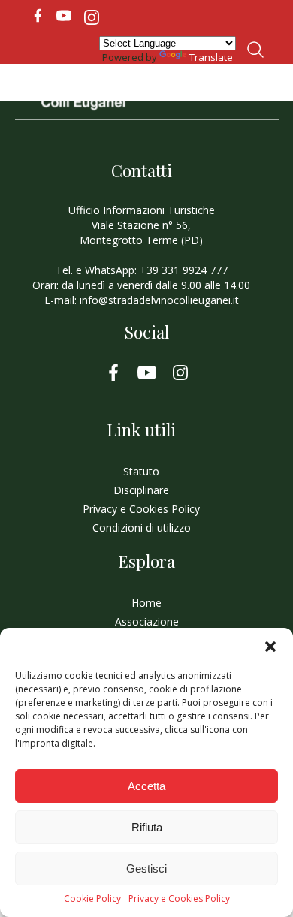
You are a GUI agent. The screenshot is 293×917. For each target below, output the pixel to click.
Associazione (147, 621)
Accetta (146, 786)
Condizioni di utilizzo (141, 527)
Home (146, 603)
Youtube (63, 15)
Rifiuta (146, 827)
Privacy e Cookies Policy (179, 899)
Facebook (37, 15)
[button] (270, 646)
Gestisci (146, 868)
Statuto (141, 471)
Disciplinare (141, 490)
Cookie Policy (92, 899)
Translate (211, 57)
